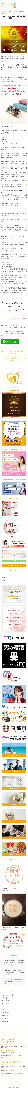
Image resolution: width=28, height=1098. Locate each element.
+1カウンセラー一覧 (7, 995)
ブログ (6, 11)
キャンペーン (5, 1000)
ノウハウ (4, 1006)
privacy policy (14, 1088)
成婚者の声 (5, 1015)
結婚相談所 (5, 1021)
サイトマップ (14, 1091)
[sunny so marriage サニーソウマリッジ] (14, 5)
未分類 (4, 1018)
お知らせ (12, 22)
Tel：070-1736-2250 (7, 1050)
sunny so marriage (15, 1087)
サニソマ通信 (5, 1003)
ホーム (2, 11)
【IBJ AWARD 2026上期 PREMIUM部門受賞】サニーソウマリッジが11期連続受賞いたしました (14, 962)
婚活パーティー (6, 1012)
